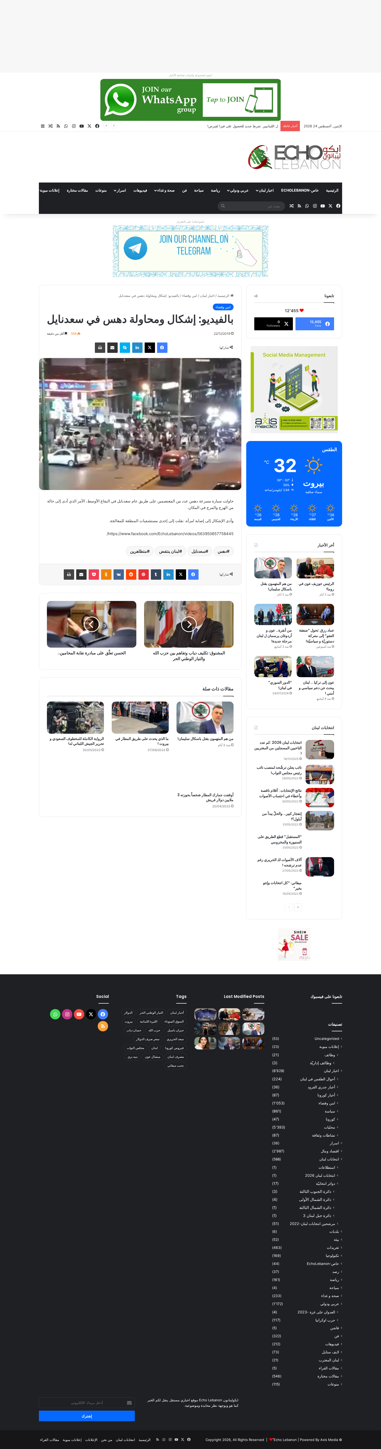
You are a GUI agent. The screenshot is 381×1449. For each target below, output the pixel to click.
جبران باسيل (175, 1030)
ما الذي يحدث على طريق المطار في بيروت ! (142, 741)
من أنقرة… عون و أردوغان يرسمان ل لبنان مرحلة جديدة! (274, 636)
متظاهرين (138, 551)
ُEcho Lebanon (285, 1440)
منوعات (101, 190)
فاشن (334, 1328)
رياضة (215, 190)
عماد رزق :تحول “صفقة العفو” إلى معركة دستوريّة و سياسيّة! (316, 636)
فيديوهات (140, 190)
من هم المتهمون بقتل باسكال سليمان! (250, 126)
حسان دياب (133, 1030)
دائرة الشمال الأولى (315, 1199)
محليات (329, 1127)
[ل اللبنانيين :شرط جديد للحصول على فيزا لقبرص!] (205, 1014)
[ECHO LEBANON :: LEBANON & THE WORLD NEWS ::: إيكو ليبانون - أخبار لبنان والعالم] (294, 157)
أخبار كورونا (326, 1095)
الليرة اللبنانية (148, 1021)
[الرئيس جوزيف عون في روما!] (315, 568)
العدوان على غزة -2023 (316, 1312)
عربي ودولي (239, 190)
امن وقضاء (189, 295)
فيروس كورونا (174, 1048)
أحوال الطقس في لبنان (317, 1079)
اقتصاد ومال (330, 1151)
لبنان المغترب (329, 1360)
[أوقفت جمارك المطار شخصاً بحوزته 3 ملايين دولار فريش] (205, 774)
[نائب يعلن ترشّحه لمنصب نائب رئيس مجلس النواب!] (320, 774)
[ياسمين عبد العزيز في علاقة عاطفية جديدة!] (205, 1043)
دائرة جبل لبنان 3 (317, 1215)
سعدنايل (199, 551)
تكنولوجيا (332, 1256)
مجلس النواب (135, 1048)
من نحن (106, 1440)
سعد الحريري (175, 1039)
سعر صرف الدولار (147, 1039)
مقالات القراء (20, 190)
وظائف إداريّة (320, 1062)
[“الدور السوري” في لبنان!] (273, 666)
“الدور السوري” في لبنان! (280, 685)
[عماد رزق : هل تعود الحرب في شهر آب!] (229, 1043)
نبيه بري (133, 1057)
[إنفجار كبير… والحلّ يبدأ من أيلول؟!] (320, 820)
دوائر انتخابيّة (325, 1183)
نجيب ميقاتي (175, 1065)
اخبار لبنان (266, 190)
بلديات (334, 1231)
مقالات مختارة (77, 190)
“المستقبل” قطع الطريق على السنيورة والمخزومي (280, 839)
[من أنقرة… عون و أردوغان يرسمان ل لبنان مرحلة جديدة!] (273, 614)
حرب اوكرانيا (325, 1320)
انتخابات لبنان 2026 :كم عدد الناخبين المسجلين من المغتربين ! (278, 748)
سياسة (330, 1111)
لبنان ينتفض (169, 551)
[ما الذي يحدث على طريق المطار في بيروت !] (140, 718)
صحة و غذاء (166, 190)
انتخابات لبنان (329, 1159)
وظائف (329, 1055)
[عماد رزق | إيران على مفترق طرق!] (205, 1029)
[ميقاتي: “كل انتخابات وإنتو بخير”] (320, 890)
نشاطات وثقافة (323, 1135)
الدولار (128, 1012)
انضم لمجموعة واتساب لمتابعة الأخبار (190, 75)
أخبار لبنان (177, 1012)
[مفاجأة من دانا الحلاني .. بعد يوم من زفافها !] (229, 1029)
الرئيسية (332, 190)
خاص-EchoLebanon (300, 190)
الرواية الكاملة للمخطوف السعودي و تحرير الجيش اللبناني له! (77, 741)
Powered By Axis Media (319, 1440)
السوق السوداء (174, 1021)
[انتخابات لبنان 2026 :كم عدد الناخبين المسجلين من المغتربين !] (320, 749)
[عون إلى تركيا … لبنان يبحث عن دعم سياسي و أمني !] (315, 666)
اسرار (121, 190)
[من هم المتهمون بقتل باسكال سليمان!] (205, 718)
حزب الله (154, 1030)
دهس (222, 551)
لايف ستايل (330, 1352)
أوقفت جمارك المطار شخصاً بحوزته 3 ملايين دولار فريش (205, 797)
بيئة (336, 1239)
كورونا (330, 1119)
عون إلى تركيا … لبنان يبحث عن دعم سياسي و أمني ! (316, 688)
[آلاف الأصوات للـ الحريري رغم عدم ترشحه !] (320, 867)
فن (184, 190)
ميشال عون (152, 1057)
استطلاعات (327, 1167)
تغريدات (333, 1247)
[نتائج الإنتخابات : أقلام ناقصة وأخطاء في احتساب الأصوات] (320, 797)
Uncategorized (327, 1039)
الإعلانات (91, 1440)
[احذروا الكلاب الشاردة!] (253, 1014)
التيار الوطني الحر (151, 1012)
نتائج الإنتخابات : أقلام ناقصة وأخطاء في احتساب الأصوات (280, 793)
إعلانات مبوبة (49, 190)
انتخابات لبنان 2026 (320, 1175)
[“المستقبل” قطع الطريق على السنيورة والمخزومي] (320, 843)
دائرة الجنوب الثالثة (315, 1191)
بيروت (129, 1021)
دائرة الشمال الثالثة (315, 1207)
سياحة (199, 190)
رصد (335, 1272)
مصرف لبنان (175, 1057)
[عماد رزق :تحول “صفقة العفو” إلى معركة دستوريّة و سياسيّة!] (315, 614)
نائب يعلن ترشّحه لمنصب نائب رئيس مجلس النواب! (279, 770)
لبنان (154, 1048)
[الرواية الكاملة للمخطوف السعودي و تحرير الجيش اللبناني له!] (75, 718)
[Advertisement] (225, 36)
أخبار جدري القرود (321, 1087)
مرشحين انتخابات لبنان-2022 (312, 1223)
